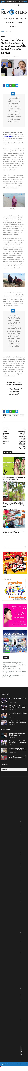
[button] (24, 1)
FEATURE (8, 31)
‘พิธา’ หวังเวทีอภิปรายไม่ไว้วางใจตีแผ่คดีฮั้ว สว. (16, 1)
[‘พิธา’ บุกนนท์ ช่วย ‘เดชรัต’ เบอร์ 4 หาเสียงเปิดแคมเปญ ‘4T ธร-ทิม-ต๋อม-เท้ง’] (4, 723)
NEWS (21, 19)
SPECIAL (19, 22)
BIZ (17, 19)
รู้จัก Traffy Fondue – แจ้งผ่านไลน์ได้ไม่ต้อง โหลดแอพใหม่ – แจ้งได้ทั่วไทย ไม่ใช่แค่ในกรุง (17, 742)
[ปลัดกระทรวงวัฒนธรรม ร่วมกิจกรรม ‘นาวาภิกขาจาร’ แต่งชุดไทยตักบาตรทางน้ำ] (4, 750)
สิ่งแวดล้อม (9, 415)
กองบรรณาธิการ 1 (5, 56)
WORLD (8, 22)
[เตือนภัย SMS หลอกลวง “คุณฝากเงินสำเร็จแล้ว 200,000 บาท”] (4, 736)
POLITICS (11, 19)
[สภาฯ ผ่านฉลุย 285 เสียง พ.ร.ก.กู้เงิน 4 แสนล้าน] (4, 700)
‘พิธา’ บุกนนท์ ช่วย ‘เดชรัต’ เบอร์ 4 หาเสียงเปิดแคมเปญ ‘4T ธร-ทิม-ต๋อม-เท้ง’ (14, 672)
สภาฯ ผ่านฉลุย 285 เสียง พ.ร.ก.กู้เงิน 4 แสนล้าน (13, 662)
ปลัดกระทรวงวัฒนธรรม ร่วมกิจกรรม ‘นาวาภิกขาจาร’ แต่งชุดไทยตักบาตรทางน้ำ (18, 750)
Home (5, 19)
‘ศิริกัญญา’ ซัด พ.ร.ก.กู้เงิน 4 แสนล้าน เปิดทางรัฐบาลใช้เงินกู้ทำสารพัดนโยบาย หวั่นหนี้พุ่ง (14, 665)
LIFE (13, 22)
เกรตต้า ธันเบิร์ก (16, 415)
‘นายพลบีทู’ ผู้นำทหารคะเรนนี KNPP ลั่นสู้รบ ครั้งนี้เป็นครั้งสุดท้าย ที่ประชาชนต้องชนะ (18, 757)
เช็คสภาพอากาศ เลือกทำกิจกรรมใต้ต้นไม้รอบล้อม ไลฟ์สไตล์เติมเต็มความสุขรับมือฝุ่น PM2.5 (13, 505)
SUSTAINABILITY (13, 26)
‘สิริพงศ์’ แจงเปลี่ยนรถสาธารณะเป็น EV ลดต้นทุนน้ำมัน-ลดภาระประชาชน (13, 675)
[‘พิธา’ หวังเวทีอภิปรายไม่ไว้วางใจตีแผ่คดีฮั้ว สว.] (4, 715)
